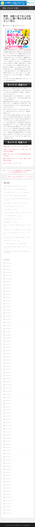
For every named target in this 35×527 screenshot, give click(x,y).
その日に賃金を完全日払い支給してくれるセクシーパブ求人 (17, 247)
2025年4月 (8, 297)
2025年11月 (9, 275)
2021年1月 (8, 457)
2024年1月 (8, 344)
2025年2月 (8, 303)
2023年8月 (8, 360)
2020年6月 (8, 478)
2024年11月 (9, 313)
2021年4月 (8, 447)
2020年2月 (8, 491)
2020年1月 (8, 494)
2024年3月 (8, 338)
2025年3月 (8, 300)
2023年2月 (8, 378)
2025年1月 (8, 307)
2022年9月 (8, 394)
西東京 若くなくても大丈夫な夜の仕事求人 (15, 189)
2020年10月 (9, 466)
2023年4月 (8, 372)
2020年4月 (8, 485)
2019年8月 (8, 510)
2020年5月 (8, 482)
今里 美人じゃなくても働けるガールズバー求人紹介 (17, 229)
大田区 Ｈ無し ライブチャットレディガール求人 (15, 146)
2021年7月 (8, 438)
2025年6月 (8, 291)
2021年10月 (9, 428)
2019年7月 (8, 513)
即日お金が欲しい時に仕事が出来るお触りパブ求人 (17, 237)
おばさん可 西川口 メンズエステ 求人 (13, 206)
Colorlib (16, 525)
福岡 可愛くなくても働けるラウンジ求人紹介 (16, 203)
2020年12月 (9, 460)
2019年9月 (8, 507)
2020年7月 (8, 475)
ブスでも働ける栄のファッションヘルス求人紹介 (16, 192)
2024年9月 (8, 319)
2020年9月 (8, 469)
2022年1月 (8, 419)
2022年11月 (9, 388)
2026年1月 (8, 269)
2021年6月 (8, 441)
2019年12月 (9, 497)
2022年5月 (8, 407)
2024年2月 (8, 341)
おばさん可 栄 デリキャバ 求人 (12, 240)
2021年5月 (8, 444)
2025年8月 (8, 285)
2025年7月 (8, 288)
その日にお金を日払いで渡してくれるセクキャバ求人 (17, 212)
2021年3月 (8, 450)
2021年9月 (8, 432)
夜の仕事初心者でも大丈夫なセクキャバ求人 (15, 186)
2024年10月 (9, 316)
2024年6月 (8, 328)
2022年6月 (8, 403)
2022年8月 (8, 397)
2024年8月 (8, 322)
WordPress (27, 525)
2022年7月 (8, 400)
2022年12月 (9, 385)
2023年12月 (9, 347)
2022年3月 (8, 413)
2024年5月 (8, 332)
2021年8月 (8, 435)
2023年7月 (8, 363)
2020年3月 (8, 488)
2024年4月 (8, 335)
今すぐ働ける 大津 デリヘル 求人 (12, 219)
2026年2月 (8, 266)
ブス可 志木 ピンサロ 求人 (10, 209)
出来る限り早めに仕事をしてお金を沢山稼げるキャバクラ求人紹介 (17, 251)
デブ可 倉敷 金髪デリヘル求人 (12, 215)
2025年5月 (8, 294)
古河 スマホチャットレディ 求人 (12, 163)
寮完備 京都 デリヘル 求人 (10, 222)
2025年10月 (9, 278)
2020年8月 (8, 472)
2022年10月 (9, 391)
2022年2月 (8, 416)
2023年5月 (8, 369)
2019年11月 (9, 500)
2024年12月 (9, 310)
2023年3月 (8, 375)
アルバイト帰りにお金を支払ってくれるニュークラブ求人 (17, 233)
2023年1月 (8, 382)
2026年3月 (8, 263)
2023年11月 (9, 350)
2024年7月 (8, 325)
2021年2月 (8, 453)
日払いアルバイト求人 (10, 8)
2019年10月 (9, 503)
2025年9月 (8, 282)
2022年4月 (8, 410)
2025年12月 (9, 272)
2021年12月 (9, 422)
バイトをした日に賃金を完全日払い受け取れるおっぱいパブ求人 (17, 199)
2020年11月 (9, 463)
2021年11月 (9, 425)
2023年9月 (8, 357)
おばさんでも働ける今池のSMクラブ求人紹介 (15, 195)
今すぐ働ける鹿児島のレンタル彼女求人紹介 (15, 243)
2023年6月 (8, 366)
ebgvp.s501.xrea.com (19, 25)
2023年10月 (9, 353)
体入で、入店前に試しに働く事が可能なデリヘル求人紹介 (17, 225)
